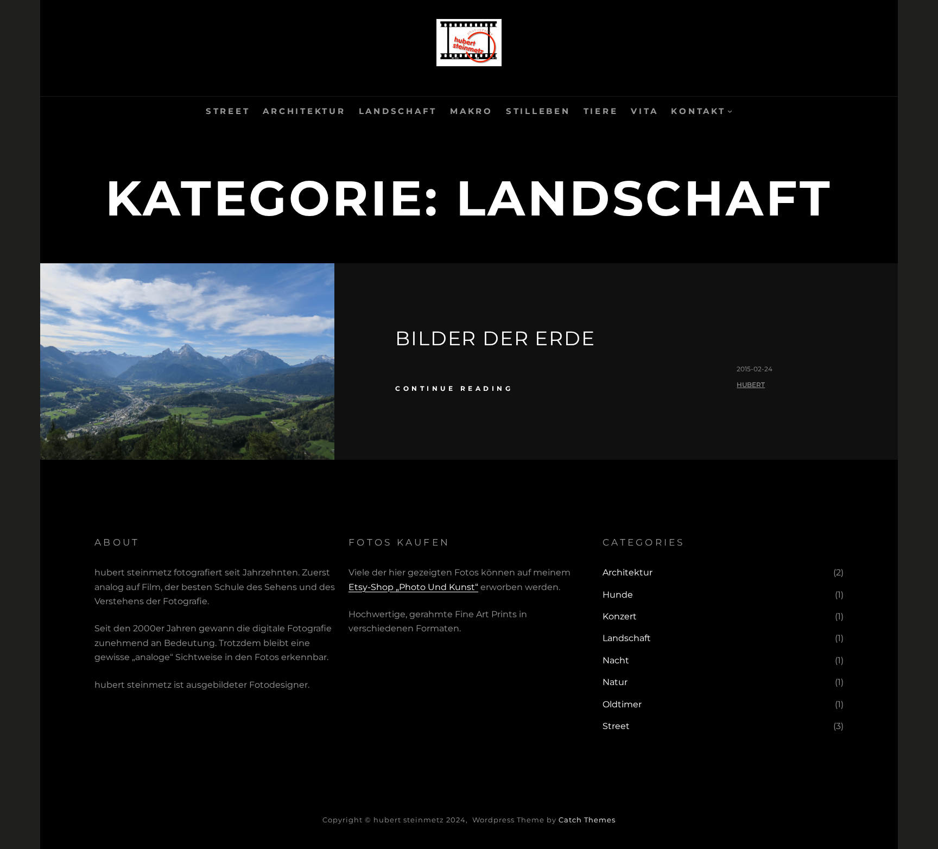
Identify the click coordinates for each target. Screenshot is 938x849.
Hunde (618, 595)
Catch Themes (587, 819)
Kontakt (698, 111)
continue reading (454, 388)
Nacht (616, 660)
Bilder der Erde (495, 338)
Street (616, 726)
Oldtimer (622, 704)
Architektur (627, 572)
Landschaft (627, 638)
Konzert (620, 616)
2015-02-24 (754, 369)
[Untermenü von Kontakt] (729, 111)
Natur (615, 682)
